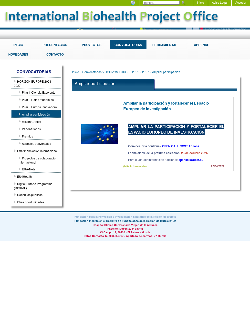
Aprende (201, 44)
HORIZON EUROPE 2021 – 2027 (127, 72)
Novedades (18, 54)
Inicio (200, 2)
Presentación (54, 44)
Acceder (240, 2)
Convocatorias (128, 44)
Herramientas (164, 44)
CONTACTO (55, 54)
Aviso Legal (220, 2)
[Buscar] (183, 3)
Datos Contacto (94, 236)
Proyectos (92, 44)
